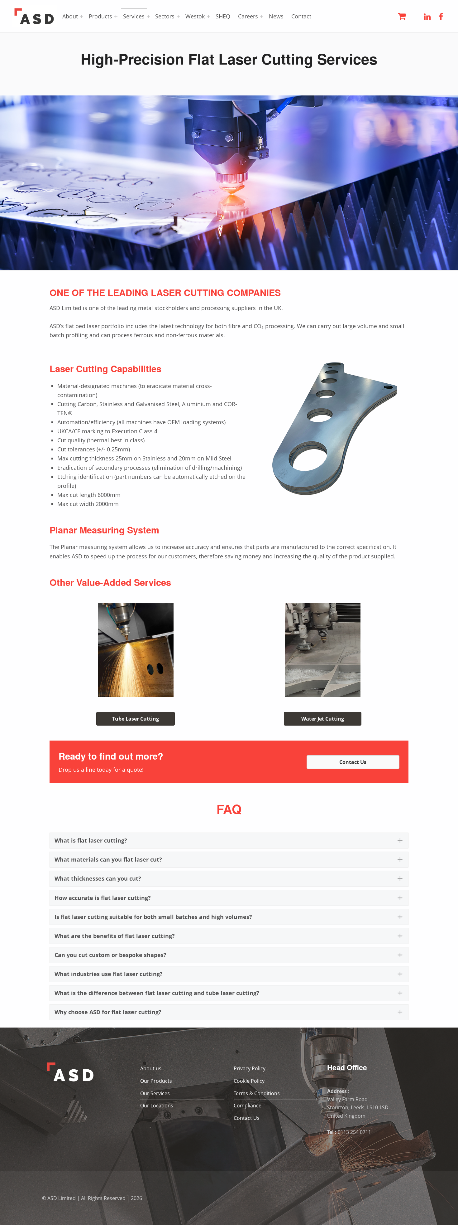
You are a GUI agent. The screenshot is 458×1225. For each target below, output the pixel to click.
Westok (195, 16)
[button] (229, 840)
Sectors (164, 16)
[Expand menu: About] (81, 16)
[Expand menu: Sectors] (178, 16)
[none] (400, 840)
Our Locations (156, 1105)
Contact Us (247, 1118)
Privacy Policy (249, 1068)
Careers (248, 16)
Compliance (247, 1105)
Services (134, 16)
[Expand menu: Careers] (261, 16)
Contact (301, 16)
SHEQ (223, 16)
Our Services (155, 1093)
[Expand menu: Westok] (208, 16)
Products (100, 16)
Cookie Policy (249, 1080)
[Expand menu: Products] (115, 16)
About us (150, 1068)
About (70, 16)
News (276, 16)
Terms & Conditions (257, 1093)
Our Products (156, 1080)
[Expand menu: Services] (148, 16)
